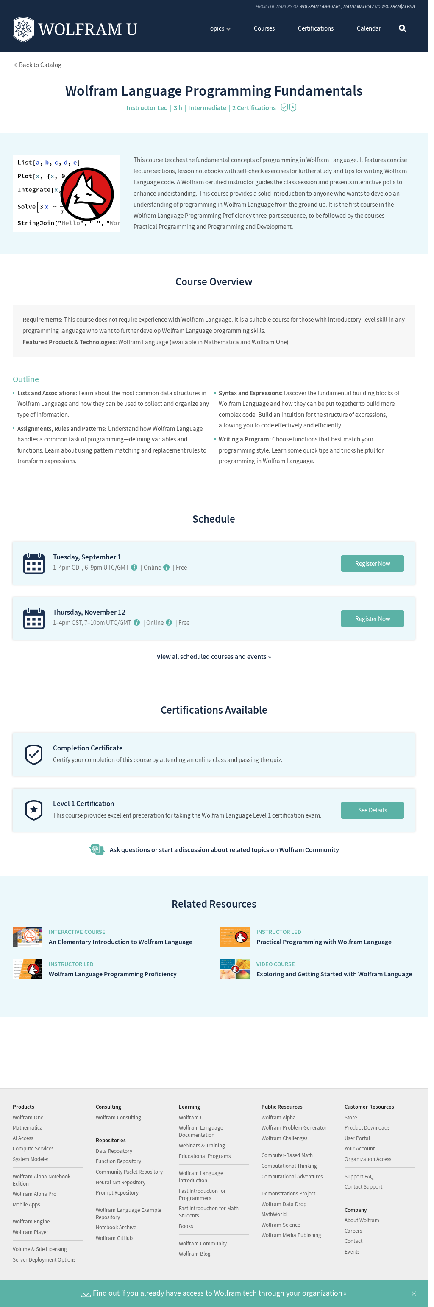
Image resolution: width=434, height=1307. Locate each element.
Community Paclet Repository (129, 1171)
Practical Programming (164, 226)
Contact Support (363, 1186)
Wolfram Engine (31, 1221)
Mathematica (357, 6)
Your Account (360, 1148)
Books (186, 1226)
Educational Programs (205, 1156)
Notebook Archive (116, 1227)
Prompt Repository (117, 1192)
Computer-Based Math (287, 1155)
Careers (353, 1230)
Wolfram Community (203, 1243)
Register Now (372, 563)
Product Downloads (367, 1127)
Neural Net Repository (120, 1182)
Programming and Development (250, 226)
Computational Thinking (289, 1165)
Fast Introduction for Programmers (202, 1194)
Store (351, 1117)
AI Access (23, 1138)
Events (352, 1251)
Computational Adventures (292, 1176)
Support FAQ (359, 1176)
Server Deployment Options (44, 1259)
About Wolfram (362, 1220)
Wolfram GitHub (114, 1238)
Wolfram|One (28, 1117)
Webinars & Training (202, 1145)
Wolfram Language (320, 6)
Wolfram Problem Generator (294, 1127)
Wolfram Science (281, 1224)
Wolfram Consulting (118, 1117)
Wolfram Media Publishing (291, 1235)
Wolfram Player (30, 1232)
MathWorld (274, 1214)
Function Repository (118, 1161)
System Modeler (31, 1159)
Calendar (369, 28)
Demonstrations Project (288, 1193)
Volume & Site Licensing (40, 1249)
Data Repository (114, 1151)
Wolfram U (191, 1117)
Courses (264, 28)
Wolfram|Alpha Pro (34, 1193)
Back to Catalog (40, 65)
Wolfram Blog (195, 1253)
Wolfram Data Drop (284, 1204)
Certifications (316, 28)
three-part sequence (279, 215)
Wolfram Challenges (284, 1138)
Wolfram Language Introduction (201, 1176)
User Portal (357, 1138)
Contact (353, 1241)
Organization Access (368, 1159)
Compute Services (33, 1148)
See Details (372, 810)
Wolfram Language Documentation (201, 1131)
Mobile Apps (26, 1204)
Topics (215, 28)
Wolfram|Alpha (398, 6)
